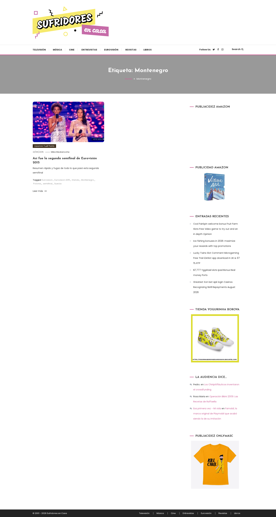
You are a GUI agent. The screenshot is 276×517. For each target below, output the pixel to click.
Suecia (57, 183)
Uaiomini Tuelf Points (44, 146)
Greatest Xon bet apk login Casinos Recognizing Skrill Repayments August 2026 (214, 287)
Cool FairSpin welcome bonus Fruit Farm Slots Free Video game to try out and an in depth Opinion (215, 229)
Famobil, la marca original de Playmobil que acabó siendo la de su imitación (215, 413)
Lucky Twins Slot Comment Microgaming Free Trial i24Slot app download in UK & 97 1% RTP (216, 258)
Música (57, 49)
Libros (147, 49)
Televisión (39, 49)
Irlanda (75, 179)
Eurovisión (111, 49)
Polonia (37, 183)
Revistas (130, 49)
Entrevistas (89, 49)
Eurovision (47, 179)
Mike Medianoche (60, 151)
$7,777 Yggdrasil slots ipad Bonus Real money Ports (214, 272)
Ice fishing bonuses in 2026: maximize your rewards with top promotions (214, 243)
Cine (71, 49)
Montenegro (87, 179)
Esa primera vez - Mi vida (207, 408)
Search (236, 49)
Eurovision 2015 (62, 179)
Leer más (38, 191)
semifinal (47, 183)
